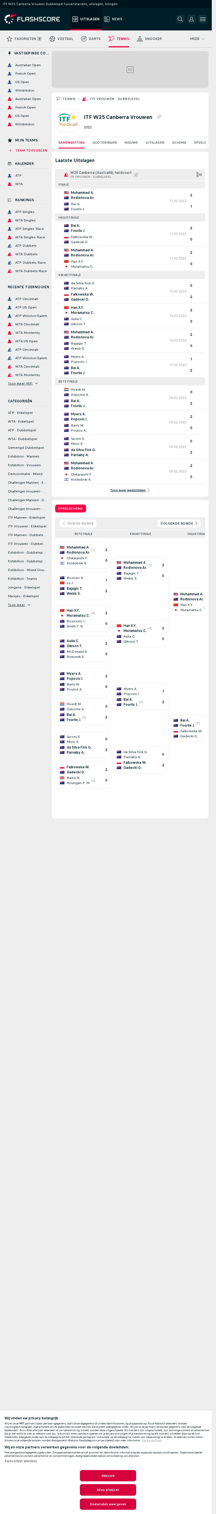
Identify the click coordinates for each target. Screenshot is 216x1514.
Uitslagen (155, 143)
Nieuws (131, 143)
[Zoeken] (180, 19)
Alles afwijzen (108, 1490)
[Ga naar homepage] (36, 19)
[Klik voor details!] (130, 201)
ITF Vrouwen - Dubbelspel (115, 99)
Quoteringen (105, 143)
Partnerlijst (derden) (20, 1461)
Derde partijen (152, 1440)
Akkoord (108, 1476)
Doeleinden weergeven (108, 1504)
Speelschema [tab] (70, 508)
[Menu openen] (202, 19)
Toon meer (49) (20, 383)
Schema (179, 143)
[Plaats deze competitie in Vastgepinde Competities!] (159, 116)
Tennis (68, 99)
